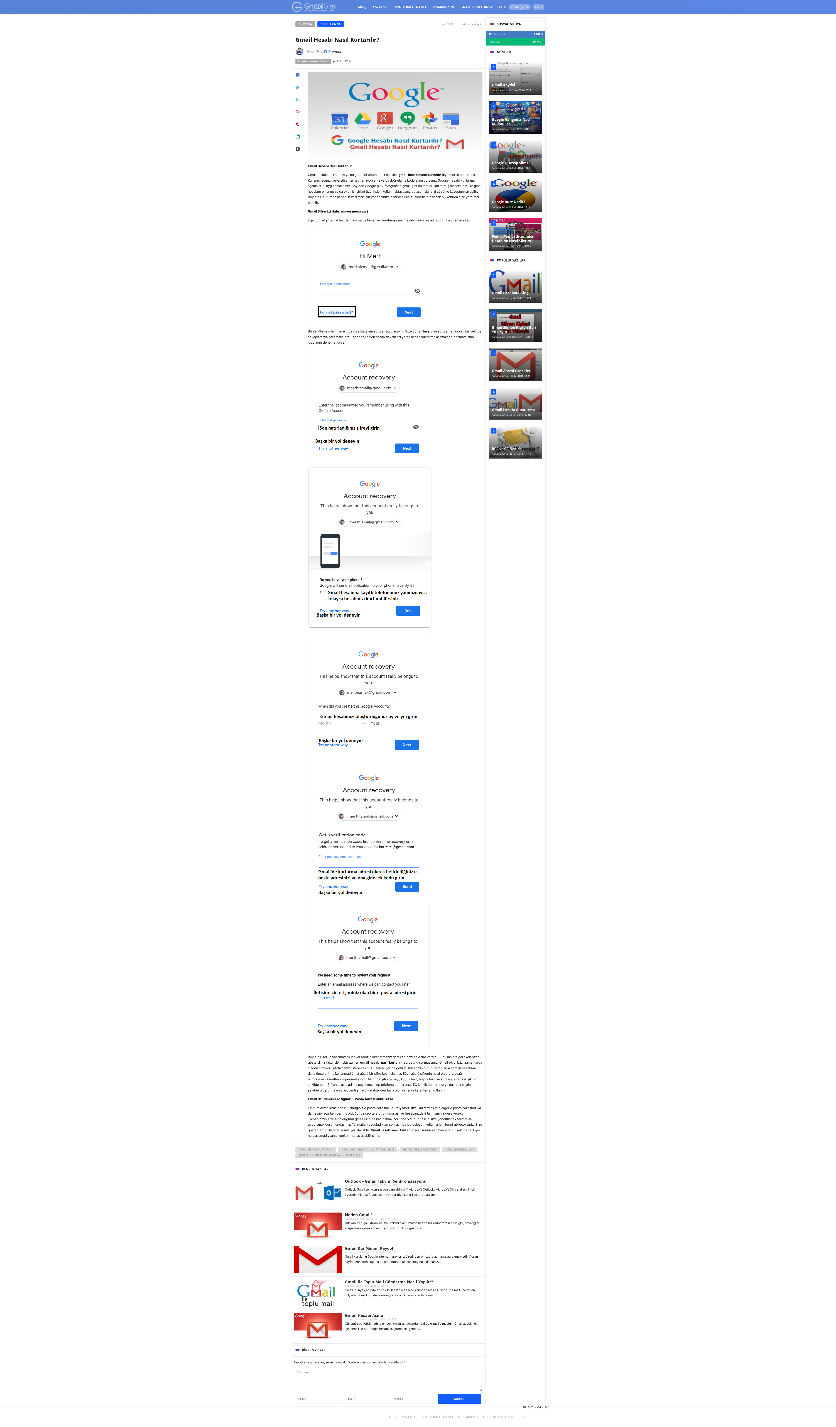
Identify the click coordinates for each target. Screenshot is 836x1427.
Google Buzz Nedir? (508, 201)
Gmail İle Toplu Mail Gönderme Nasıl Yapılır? (389, 1281)
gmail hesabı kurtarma (315, 1149)
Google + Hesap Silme (510, 162)
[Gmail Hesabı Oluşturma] (515, 403)
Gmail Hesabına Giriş (510, 292)
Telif (503, 7)
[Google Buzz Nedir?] (515, 195)
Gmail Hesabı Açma (364, 1315)
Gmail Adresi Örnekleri (511, 370)
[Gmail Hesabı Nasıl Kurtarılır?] (395, 115)
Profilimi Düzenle (411, 7)
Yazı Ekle (380, 7)
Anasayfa (305, 24)
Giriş (362, 7)
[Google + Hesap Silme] (515, 156)
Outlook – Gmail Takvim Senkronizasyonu (385, 1181)
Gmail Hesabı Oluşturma (513, 409)
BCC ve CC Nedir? (506, 448)
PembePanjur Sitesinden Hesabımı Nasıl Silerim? (513, 238)
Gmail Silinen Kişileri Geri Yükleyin (514, 329)
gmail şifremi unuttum (420, 1149)
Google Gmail (331, 24)
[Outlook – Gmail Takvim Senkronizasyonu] (318, 1192)
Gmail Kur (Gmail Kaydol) (369, 1248)
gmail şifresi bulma (460, 1149)
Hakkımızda (443, 7)
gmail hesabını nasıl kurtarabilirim (368, 1149)
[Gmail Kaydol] (515, 78)
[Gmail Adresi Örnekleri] (515, 364)
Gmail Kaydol (503, 85)
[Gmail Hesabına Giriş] (515, 286)
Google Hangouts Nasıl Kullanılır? (511, 121)
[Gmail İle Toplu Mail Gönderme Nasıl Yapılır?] (318, 1293)
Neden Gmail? (359, 1214)
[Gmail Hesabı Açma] (318, 1326)
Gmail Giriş (314, 51)
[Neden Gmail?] (318, 1226)
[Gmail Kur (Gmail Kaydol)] (318, 1259)
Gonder (459, 1398)
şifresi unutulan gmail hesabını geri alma (329, 1155)
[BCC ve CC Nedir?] (515, 442)
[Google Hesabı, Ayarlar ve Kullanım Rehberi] (314, 7)
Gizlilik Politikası (476, 7)
